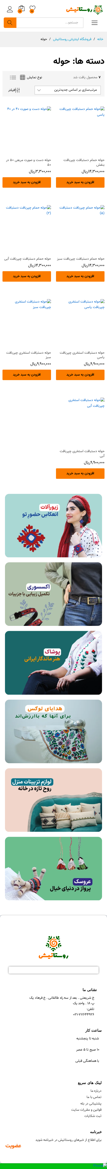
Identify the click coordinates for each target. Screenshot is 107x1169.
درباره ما (96, 1091)
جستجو (10, 22)
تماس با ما (94, 1097)
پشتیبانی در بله (91, 1103)
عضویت (13, 1146)
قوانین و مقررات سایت (86, 1110)
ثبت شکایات (93, 1116)
